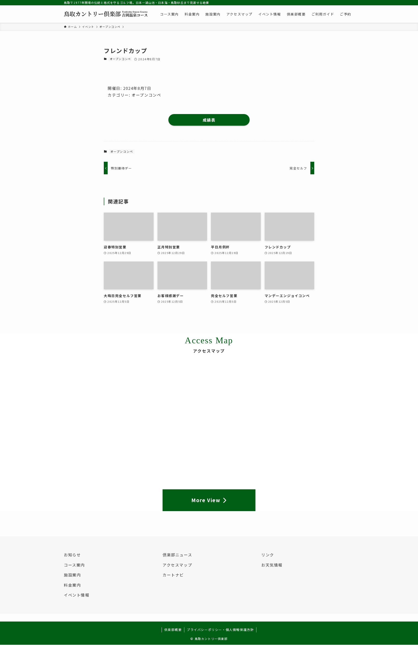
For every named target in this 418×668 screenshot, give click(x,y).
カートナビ (173, 575)
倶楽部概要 (173, 629)
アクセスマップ (177, 565)
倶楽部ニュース (177, 555)
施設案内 (72, 575)
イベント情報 (77, 595)
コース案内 (74, 565)
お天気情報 (272, 565)
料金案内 (72, 585)
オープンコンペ (120, 59)
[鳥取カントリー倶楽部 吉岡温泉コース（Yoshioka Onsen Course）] (106, 14)
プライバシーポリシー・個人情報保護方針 (220, 629)
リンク (267, 555)
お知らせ (72, 555)
